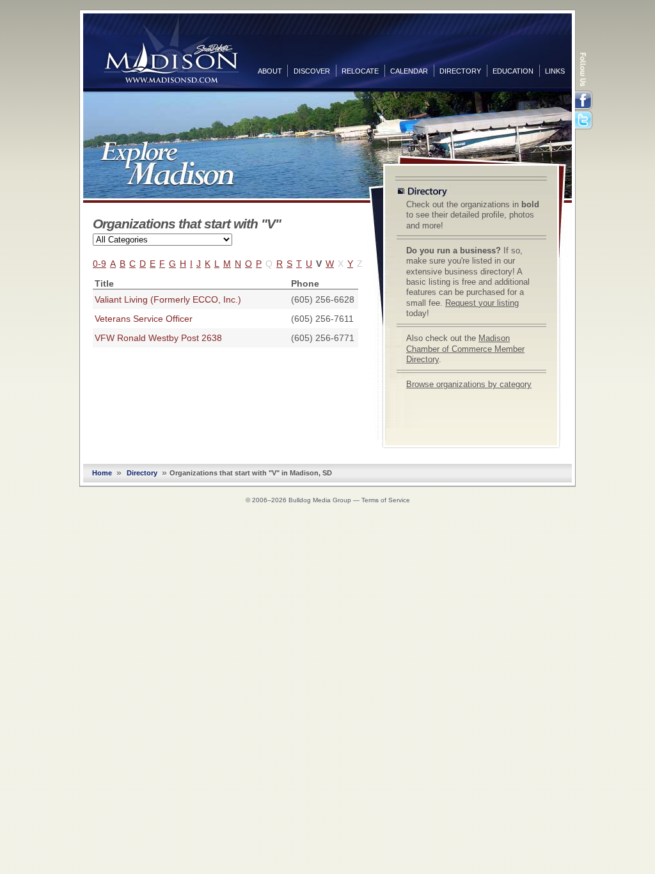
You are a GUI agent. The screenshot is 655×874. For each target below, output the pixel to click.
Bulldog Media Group (319, 500)
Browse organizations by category (469, 384)
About (270, 71)
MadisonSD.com (171, 50)
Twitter (584, 121)
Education (513, 71)
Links (555, 71)
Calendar (409, 71)
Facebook (584, 100)
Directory (460, 71)
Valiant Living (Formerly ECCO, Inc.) (168, 299)
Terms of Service (385, 500)
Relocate (360, 71)
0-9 (99, 263)
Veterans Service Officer (144, 319)
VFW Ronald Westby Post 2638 (158, 338)
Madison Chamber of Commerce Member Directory (465, 349)
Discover (312, 71)
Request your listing (482, 303)
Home (102, 473)
